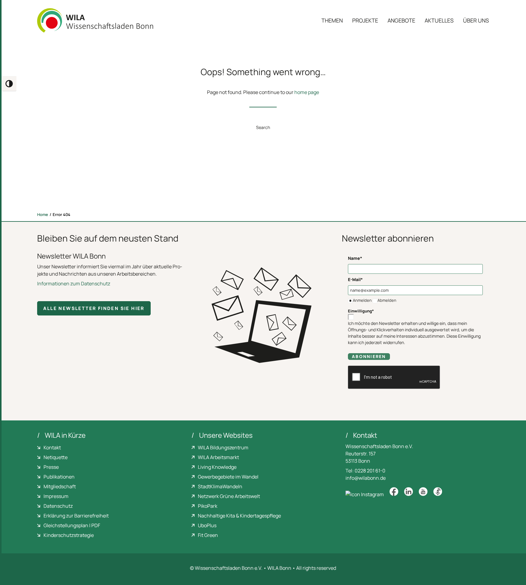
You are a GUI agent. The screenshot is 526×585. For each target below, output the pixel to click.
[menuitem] (334, 20)
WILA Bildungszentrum (223, 447)
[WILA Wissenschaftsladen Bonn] (95, 20)
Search (263, 127)
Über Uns (476, 20)
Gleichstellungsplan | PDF (72, 525)
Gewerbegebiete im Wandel (228, 476)
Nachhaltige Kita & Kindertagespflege (239, 515)
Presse (51, 467)
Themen (332, 20)
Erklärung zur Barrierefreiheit (76, 515)
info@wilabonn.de (365, 478)
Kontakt (52, 447)
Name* (355, 258)
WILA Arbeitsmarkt (218, 457)
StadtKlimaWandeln (220, 486)
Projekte (365, 20)
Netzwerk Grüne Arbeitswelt (229, 496)
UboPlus (207, 525)
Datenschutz (58, 506)
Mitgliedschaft (60, 486)
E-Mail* (355, 279)
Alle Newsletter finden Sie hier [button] (93, 308)
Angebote (401, 20)
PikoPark (207, 506)
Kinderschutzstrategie (69, 535)
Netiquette (56, 457)
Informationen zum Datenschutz (73, 283)
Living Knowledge (217, 467)
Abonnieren (369, 356)
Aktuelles (439, 20)
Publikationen (59, 476)
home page (306, 92)
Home (42, 214)
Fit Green (208, 535)
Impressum (56, 496)
